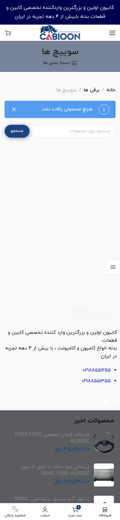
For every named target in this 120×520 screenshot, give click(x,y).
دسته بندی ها (56, 63)
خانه (110, 90)
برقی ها (91, 90)
